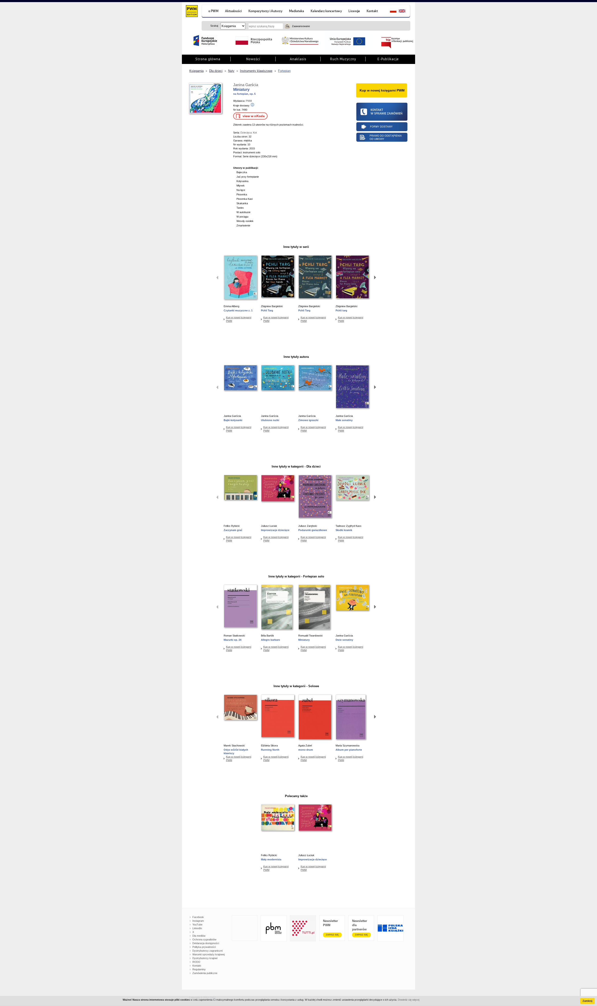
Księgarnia (196, 71)
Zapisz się (332, 934)
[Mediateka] (297, 11)
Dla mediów (198, 935)
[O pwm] (211, 11)
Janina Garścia (245, 85)
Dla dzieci (215, 71)
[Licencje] (354, 11)
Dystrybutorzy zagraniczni (207, 950)
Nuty (231, 71)
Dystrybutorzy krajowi (204, 958)
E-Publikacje (388, 59)
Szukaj (287, 25)
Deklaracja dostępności (205, 943)
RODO (196, 961)
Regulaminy (199, 969)
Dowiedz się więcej (408, 999)
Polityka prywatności (204, 947)
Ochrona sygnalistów (204, 939)
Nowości (253, 59)
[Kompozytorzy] (265, 11)
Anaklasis (298, 59)
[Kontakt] (373, 11)
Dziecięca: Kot (248, 132)
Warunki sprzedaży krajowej (208, 954)
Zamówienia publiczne (204, 973)
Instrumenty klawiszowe (256, 71)
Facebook (198, 917)
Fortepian (284, 71)
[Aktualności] (233, 11)
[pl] (390, 11)
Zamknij (587, 1000)
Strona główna (207, 59)
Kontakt (196, 965)
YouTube (197, 924)
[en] (405, 11)
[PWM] (191, 11)
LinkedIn (197, 928)
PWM (249, 100)
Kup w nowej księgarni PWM (238, 319)
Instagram (198, 920)
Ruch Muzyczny (343, 59)
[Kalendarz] (326, 11)
